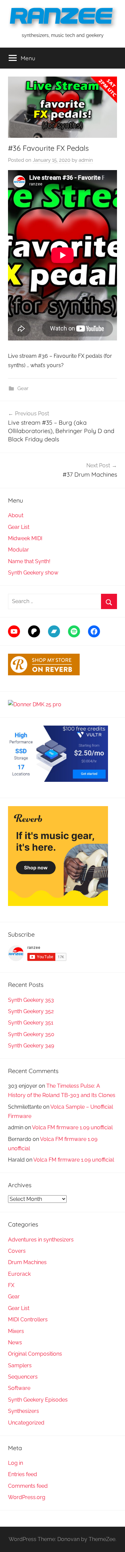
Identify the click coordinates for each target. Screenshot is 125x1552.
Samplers (20, 1365)
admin (86, 160)
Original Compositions (35, 1354)
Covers (17, 1251)
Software (19, 1388)
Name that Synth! (29, 561)
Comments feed (28, 1486)
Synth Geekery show (33, 572)
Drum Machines (27, 1262)
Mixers (16, 1331)
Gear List (18, 527)
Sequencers (23, 1377)
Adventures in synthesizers (41, 1239)
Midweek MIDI (25, 538)
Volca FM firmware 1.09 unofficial (72, 1127)
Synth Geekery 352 (31, 1011)
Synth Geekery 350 (31, 1034)
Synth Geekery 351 (30, 1022)
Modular (18, 550)
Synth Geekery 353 (31, 1000)
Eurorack (19, 1274)
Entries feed (22, 1474)
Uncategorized (26, 1423)
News (15, 1342)
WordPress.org (26, 1497)
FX (11, 1285)
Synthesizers (23, 1411)
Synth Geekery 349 (31, 1045)
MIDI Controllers (28, 1319)
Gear (22, 388)
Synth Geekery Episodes (38, 1400)
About (15, 515)
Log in (15, 1463)
